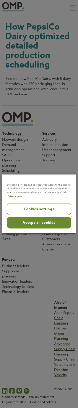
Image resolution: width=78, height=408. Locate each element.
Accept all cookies (39, 222)
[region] (39, 204)
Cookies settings (39, 209)
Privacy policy (16, 195)
